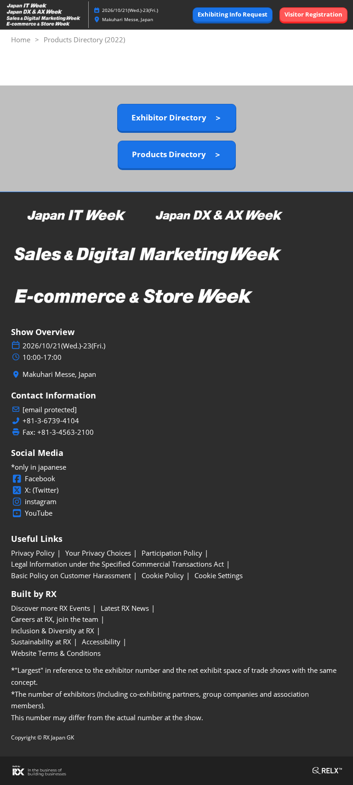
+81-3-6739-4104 (51, 420)
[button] (233, 14)
